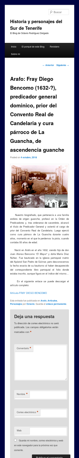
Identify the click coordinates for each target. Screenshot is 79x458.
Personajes (16, 304)
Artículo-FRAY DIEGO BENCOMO (28, 293)
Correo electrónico (27, 412)
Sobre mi (15, 53)
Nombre (22, 394)
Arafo (43, 300)
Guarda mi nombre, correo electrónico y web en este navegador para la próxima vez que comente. (38, 445)
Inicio (13, 46)
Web (19, 430)
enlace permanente (56, 304)
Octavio (30, 304)
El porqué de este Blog (33, 46)
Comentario (24, 348)
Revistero (54, 46)
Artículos (52, 300)
